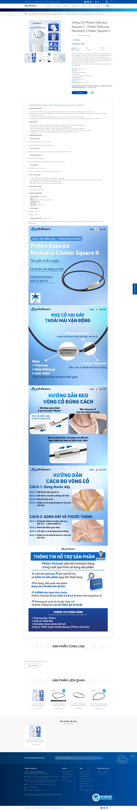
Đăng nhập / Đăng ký (102, 771)
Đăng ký (100, 758)
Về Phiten (57, 6)
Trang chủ (49, 6)
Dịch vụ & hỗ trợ (84, 783)
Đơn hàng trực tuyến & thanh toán (87, 786)
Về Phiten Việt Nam (67, 771)
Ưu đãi (83, 6)
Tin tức (90, 6)
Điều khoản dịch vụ (67, 776)
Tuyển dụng (65, 778)
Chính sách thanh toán (85, 778)
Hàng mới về (75, 6)
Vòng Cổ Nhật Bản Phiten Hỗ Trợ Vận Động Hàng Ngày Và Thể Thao (46, 14)
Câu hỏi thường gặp (67, 781)
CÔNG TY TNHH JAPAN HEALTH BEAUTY (40, 807)
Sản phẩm (66, 6)
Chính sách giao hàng (85, 774)
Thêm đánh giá (33, 665)
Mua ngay (80, 93)
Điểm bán (97, 6)
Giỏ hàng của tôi (101, 774)
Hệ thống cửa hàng (67, 774)
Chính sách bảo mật (85, 771)
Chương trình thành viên (86, 790)
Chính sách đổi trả (84, 776)
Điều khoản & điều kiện (85, 781)
